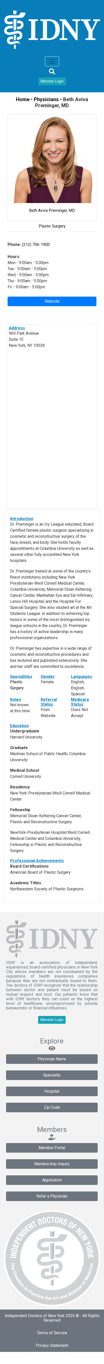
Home (23, 99)
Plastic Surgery (52, 226)
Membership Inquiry (52, 1163)
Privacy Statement (52, 1345)
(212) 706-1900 (35, 244)
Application (52, 1180)
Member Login (52, 81)
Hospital (51, 1091)
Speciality (52, 1075)
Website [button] (52, 301)
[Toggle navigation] (52, 61)
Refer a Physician (51, 1196)
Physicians (46, 99)
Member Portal (52, 1147)
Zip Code (52, 1107)
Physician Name (52, 1059)
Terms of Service (52, 1332)
